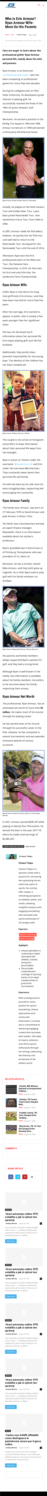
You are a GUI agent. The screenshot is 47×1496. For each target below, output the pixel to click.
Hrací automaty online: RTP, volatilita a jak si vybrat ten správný (21, 1217)
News (7, 34)
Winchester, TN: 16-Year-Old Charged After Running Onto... (30, 1128)
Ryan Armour (30, 846)
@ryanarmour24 (23, 464)
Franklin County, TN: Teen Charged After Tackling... (28, 1115)
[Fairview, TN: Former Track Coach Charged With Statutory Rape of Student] (10, 1102)
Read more (11, 1241)
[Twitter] (18, 1176)
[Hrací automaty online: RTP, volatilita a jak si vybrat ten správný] (23, 1201)
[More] (32, 1176)
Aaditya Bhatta (11, 1223)
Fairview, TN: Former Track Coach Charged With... (28, 1102)
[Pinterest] (25, 1176)
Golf (12, 34)
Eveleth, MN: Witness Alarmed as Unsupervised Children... (30, 1088)
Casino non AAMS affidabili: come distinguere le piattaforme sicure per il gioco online (23, 1440)
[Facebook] (11, 1176)
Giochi (8, 1431)
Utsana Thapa (21, 35)
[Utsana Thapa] (11, 961)
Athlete (8, 1210)
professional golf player (16, 74)
